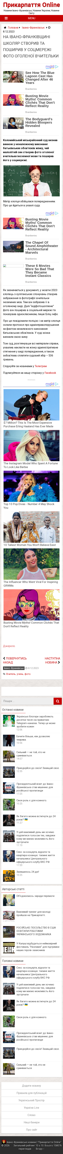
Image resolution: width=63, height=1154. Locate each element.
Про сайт (31, 1129)
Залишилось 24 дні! (27, 871)
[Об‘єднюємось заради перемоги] (9, 905)
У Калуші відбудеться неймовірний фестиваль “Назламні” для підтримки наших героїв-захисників (37, 947)
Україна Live (31, 1107)
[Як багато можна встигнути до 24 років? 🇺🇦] (9, 825)
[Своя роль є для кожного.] (9, 809)
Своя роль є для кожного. (31, 800)
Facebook (50, 372)
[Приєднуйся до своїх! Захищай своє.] (9, 777)
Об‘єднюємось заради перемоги (35, 895)
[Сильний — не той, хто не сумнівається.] (9, 761)
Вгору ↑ (40, 1148)
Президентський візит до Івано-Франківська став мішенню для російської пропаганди (35, 787)
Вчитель (11, 674)
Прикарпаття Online (31, 4)
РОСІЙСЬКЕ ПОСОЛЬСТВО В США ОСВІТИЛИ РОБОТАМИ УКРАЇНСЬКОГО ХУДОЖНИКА (36, 931)
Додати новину (31, 1085)
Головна (13, 27)
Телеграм (41, 366)
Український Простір (31, 1100)
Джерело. (9, 646)
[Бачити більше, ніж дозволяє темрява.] (9, 745)
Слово (31, 1115)
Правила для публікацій (31, 1093)
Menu (31, 18)
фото (28, 674)
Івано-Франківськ (33, 27)
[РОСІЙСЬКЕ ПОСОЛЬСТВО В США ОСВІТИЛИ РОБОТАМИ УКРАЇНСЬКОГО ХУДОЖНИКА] (9, 936)
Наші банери (31, 1122)
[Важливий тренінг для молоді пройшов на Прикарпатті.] (9, 920)
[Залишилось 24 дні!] (9, 880)
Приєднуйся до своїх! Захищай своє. (37, 768)
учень (20, 674)
